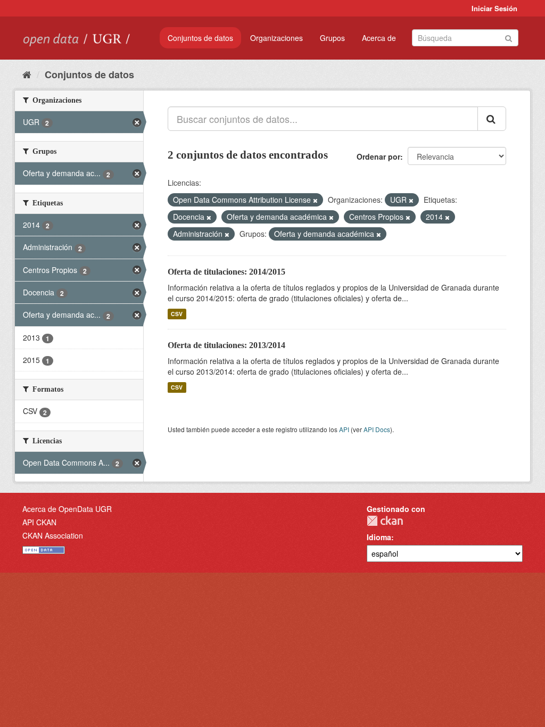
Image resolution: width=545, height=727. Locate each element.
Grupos (332, 37)
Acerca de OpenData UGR (67, 508)
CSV (177, 314)
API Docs (377, 429)
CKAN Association (52, 535)
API (344, 429)
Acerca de (379, 37)
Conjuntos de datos (200, 37)
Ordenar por (378, 156)
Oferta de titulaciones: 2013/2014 (226, 345)
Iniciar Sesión (494, 8)
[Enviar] (508, 37)
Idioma (379, 537)
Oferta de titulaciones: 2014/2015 (226, 271)
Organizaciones (276, 37)
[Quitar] (315, 200)
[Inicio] (26, 74)
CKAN (385, 520)
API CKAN (39, 522)
